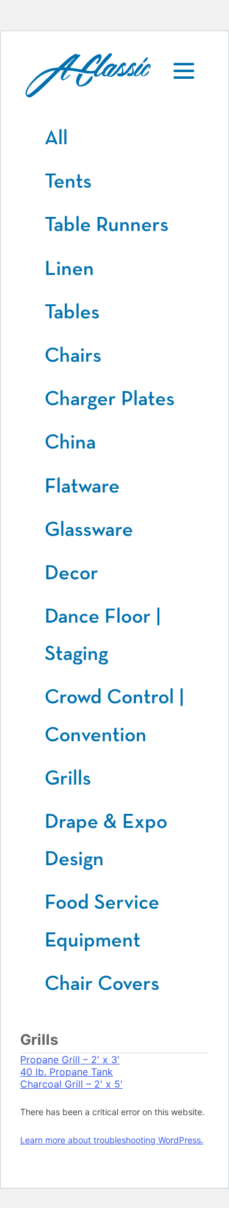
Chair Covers (102, 983)
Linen (69, 268)
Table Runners (107, 224)
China (70, 442)
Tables (72, 312)
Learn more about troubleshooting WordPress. (111, 1140)
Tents (68, 181)
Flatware (82, 486)
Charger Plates (110, 399)
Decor (71, 573)
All (56, 138)
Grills (68, 778)
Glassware (89, 529)
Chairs (73, 355)
